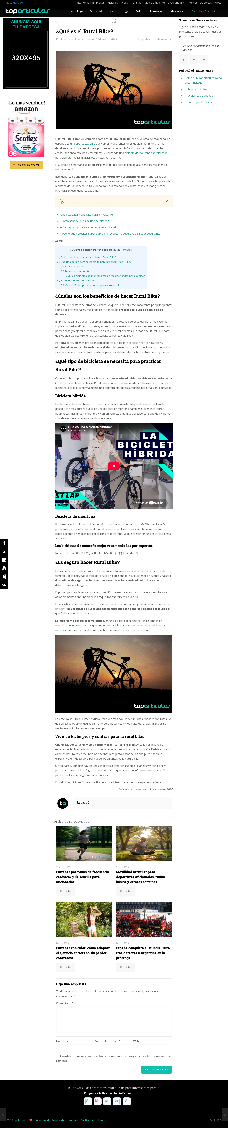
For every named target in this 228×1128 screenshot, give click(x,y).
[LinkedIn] (4, 560)
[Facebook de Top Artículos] (183, 59)
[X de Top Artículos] (193, 59)
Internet (192, 2)
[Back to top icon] (211, 1121)
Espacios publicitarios (198, 102)
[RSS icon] (221, 1120)
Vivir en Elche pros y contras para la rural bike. (91, 285)
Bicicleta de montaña (75, 271)
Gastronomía (176, 2)
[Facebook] (4, 543)
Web (136, 1041)
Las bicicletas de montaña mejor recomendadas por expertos (105, 275)
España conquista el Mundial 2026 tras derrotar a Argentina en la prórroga (143, 953)
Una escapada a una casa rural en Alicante (86, 214)
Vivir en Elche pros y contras (82, 736)
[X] (4, 551)
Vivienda (112, 2)
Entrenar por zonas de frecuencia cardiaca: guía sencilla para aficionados (82, 877)
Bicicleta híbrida (72, 266)
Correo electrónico (107, 1041)
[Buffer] (4, 568)
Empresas (98, 2)
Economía (83, 2)
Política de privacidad (65, 1120)
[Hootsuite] (4, 576)
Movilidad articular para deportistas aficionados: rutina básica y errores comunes (140, 877)
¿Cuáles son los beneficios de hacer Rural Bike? (86, 257)
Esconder (126, 249)
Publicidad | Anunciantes (204, 11)
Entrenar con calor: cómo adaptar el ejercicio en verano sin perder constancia (83, 953)
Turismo (136, 2)
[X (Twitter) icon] (218, 1120)
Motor (219, 2)
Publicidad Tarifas (196, 89)
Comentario (64, 1003)
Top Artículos (20, 1120)
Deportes (206, 2)
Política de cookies (91, 1120)
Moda (124, 2)
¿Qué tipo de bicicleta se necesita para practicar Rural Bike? (94, 261)
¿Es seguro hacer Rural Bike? (75, 280)
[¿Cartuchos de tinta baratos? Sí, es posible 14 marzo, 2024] (3, 1114)
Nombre (62, 1041)
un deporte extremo (82, 143)
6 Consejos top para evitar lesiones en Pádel (88, 227)
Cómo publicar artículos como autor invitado (203, 80)
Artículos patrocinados (199, 95)
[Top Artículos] (27, 11)
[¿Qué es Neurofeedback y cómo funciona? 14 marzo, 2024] (225, 1114)
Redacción (83, 39)
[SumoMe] (4, 585)
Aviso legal (42, 1120)
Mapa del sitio (14, 2)
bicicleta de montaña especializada (146, 153)
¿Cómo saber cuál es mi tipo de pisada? (84, 221)
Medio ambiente (154, 2)
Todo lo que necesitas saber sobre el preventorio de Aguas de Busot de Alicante (110, 233)
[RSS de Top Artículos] (203, 59)
